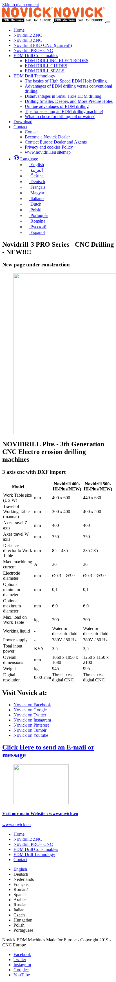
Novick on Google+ (31, 709)
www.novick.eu (16, 824)
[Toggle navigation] (108, 22)
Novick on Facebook (32, 704)
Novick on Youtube (31, 735)
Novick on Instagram (32, 720)
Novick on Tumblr (30, 730)
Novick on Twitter (30, 714)
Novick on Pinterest (31, 725)
